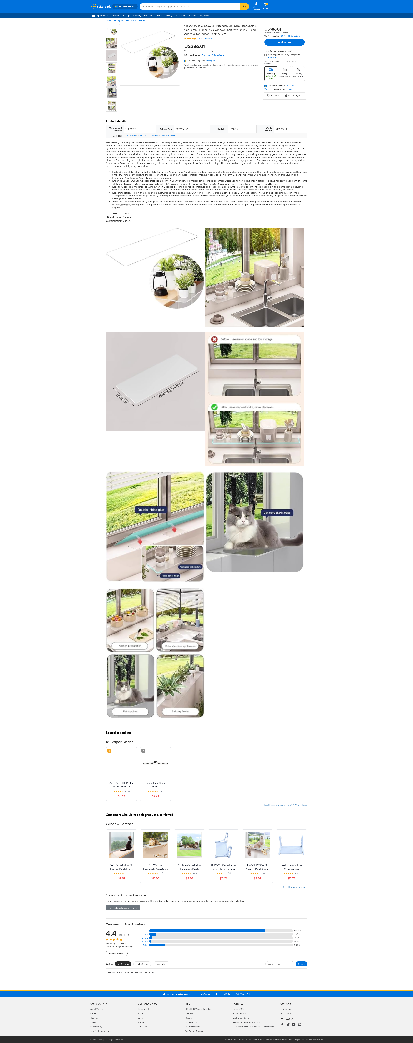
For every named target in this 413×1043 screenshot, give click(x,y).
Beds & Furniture (138, 20)
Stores (141, 1013)
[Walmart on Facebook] (282, 1025)
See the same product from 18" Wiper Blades (285, 804)
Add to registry (295, 95)
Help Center (205, 993)
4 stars (145, 934)
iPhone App (285, 1008)
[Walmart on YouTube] (294, 1025)
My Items (204, 15)
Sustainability (96, 1026)
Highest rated (142, 963)
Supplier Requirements (100, 1031)
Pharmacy (180, 15)
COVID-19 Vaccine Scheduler (198, 1008)
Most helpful (161, 963)
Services (115, 15)
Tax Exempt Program (194, 1031)
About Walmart (97, 1008)
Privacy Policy (239, 1013)
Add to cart (284, 42)
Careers (192, 15)
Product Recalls (192, 1026)
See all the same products (295, 887)
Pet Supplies (118, 20)
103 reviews (206, 38)
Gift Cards (142, 1026)
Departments (102, 15)
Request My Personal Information (248, 1022)
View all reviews (117, 953)
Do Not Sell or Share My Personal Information (253, 1026)
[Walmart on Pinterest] (299, 1025)
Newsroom (95, 1017)
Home (108, 20)
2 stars (145, 941)
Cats (127, 20)
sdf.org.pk (210, 60)
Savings (126, 15)
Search (301, 963)
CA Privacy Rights (241, 1017)
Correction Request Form (122, 908)
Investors (94, 1022)
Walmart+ (142, 1022)
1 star (145, 945)
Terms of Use (239, 1008)
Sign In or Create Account (178, 993)
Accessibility (191, 1022)
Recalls (188, 1017)
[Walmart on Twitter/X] (288, 1025)
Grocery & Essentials (142, 15)
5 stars (145, 931)
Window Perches (168, 135)
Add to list (275, 95)
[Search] (244, 6)
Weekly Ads (245, 993)
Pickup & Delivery (164, 15)
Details (289, 89)
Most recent (123, 963)
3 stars (145, 938)
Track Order (225, 993)
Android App (286, 1013)
